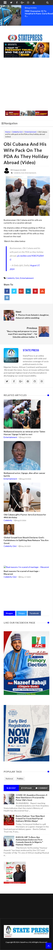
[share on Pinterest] (35, 291)
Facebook (34, 613)
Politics (20, 778)
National (9, 778)
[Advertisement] (26, 84)
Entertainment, (30, 173)
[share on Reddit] (7, 297)
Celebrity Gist (17, 132)
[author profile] (7, 173)
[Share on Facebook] (7, 291)
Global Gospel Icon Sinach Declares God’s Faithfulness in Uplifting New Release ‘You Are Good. (26, 540)
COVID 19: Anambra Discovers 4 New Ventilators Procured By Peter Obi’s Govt (31, 797)
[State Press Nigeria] (27, 35)
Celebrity (8, 520)
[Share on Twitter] (14, 291)
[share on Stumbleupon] (42, 291)
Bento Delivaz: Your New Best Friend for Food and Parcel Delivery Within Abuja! (30, 818)
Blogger (9, 613)
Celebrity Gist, (19, 173)
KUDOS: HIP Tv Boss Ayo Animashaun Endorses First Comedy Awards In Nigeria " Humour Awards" (29, 841)
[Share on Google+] (21, 291)
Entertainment (30, 132)
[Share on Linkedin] (28, 291)
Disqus (21, 613)
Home (7, 132)
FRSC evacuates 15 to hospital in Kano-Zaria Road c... (39, 13)
